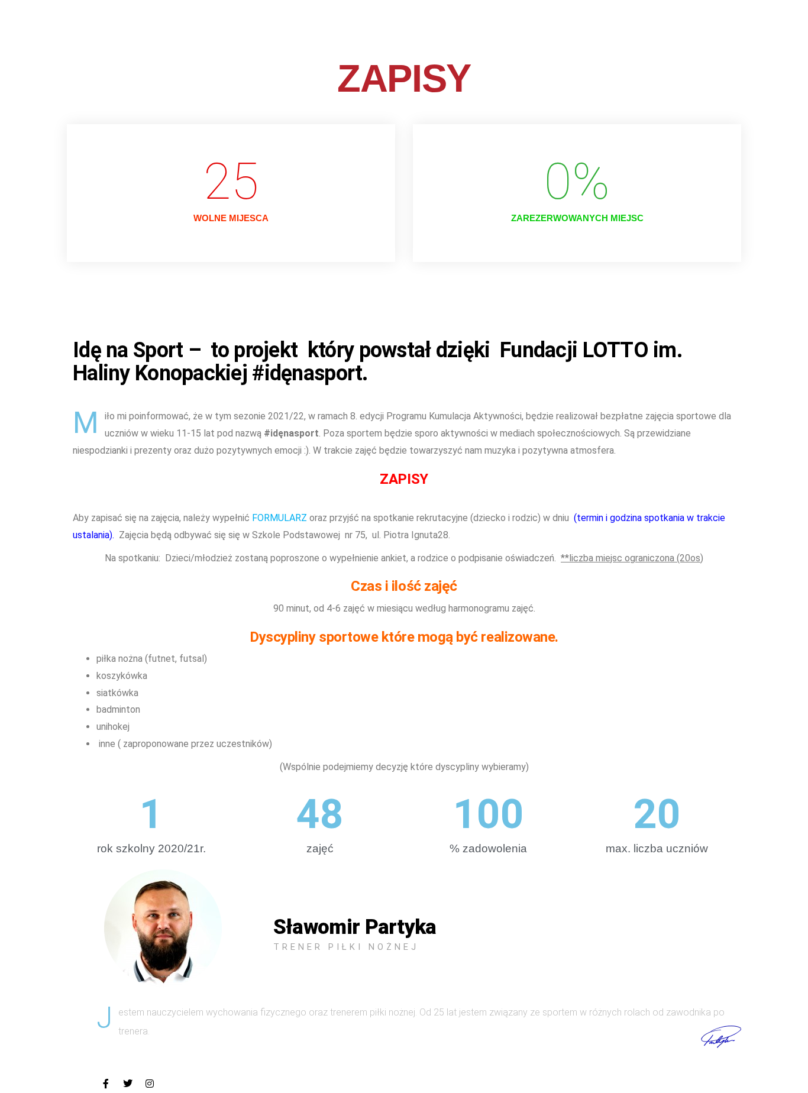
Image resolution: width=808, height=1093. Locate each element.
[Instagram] (149, 1083)
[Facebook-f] (105, 1083)
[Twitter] (127, 1083)
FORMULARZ (279, 517)
